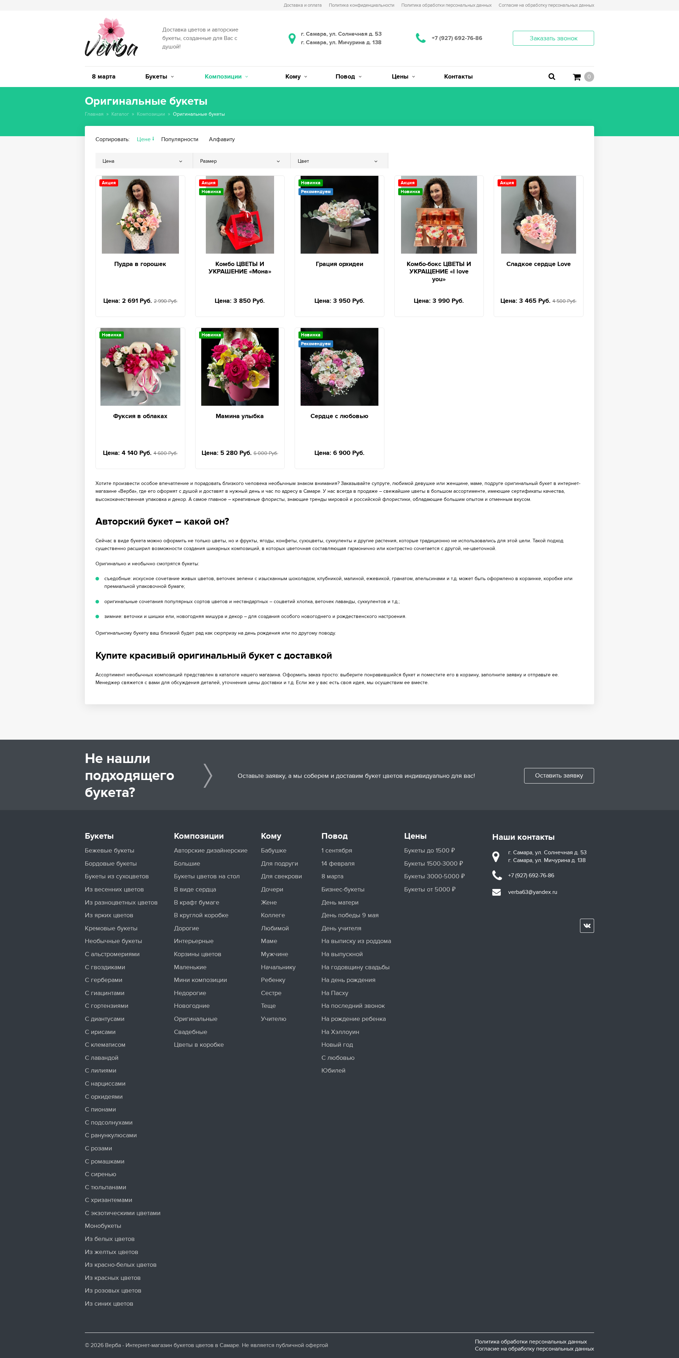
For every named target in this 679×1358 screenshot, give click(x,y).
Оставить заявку (559, 775)
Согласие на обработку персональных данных (534, 1348)
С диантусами (104, 1019)
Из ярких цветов (109, 915)
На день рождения (348, 980)
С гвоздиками (105, 967)
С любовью (338, 1058)
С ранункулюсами (111, 1135)
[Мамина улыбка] (240, 366)
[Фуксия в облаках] (140, 366)
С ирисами (100, 1032)
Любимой (275, 928)
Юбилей (333, 1070)
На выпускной (342, 954)
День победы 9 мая (350, 915)
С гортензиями (106, 1006)
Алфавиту (222, 139)
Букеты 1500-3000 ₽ (433, 863)
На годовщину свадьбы (355, 967)
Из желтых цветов (111, 1252)
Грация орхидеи (339, 264)
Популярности (179, 139)
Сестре (271, 993)
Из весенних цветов (114, 889)
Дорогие (186, 928)
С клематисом (105, 1044)
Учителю (273, 1019)
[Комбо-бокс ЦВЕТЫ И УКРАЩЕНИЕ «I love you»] (439, 213)
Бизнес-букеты (343, 889)
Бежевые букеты (109, 850)
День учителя (341, 928)
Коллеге (273, 915)
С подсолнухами (109, 1122)
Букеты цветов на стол (207, 876)
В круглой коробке (201, 915)
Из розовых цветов (113, 1290)
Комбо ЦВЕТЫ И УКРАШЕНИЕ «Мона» (240, 268)
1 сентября (336, 850)
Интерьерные (194, 941)
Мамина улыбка (240, 416)
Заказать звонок (554, 38)
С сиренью (100, 1174)
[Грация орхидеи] (339, 213)
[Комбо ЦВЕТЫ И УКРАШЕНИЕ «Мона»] (240, 213)
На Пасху (334, 993)
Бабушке (273, 850)
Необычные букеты (113, 941)
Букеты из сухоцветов (117, 876)
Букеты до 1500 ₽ (429, 850)
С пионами (100, 1109)
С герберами (103, 980)
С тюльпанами (105, 1187)
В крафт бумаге (196, 902)
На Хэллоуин (340, 1032)
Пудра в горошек (140, 264)
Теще (268, 1006)
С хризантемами (108, 1200)
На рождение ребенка (353, 1019)
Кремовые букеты (111, 928)
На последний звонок (353, 1006)
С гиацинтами (104, 993)
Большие (187, 863)
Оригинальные (195, 1019)
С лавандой (101, 1058)
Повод (334, 836)
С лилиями (100, 1070)
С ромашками (104, 1161)
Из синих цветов (109, 1303)
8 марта (332, 876)
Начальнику (278, 967)
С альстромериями (112, 954)
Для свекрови (281, 876)
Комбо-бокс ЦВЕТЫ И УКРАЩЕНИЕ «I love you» (439, 271)
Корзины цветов (197, 954)
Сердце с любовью (339, 416)
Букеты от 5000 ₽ (429, 889)
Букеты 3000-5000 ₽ (434, 876)
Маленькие (190, 967)
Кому (271, 836)
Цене (144, 139)
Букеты (99, 836)
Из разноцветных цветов (121, 902)
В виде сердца (195, 889)
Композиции (199, 836)
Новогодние (192, 1006)
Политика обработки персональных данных (531, 1341)
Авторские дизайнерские (211, 850)
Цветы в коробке (199, 1044)
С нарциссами (105, 1083)
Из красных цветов (113, 1278)
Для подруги (279, 863)
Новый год (337, 1044)
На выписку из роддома (356, 941)
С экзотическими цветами (123, 1213)
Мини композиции (200, 980)
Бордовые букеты (111, 863)
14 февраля (338, 863)
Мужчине (274, 954)
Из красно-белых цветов (121, 1265)
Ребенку (273, 980)
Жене (269, 902)
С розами (98, 1148)
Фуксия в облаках (140, 416)
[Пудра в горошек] (140, 213)
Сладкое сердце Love (538, 264)
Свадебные (190, 1032)
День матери (340, 902)
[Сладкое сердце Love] (538, 213)
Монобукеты (103, 1226)
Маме (269, 941)
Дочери (272, 889)
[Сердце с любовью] (339, 366)
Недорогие (190, 993)
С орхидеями (104, 1096)
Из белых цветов (110, 1239)
